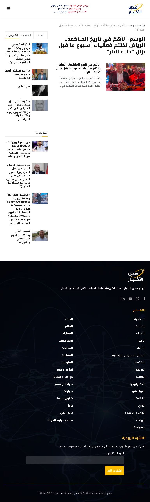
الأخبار (141, 340)
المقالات (67, 355)
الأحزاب (140, 333)
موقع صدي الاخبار (70, 493)
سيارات (68, 391)
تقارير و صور (65, 369)
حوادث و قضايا (63, 377)
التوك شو (138, 391)
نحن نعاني (23, 86)
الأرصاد (140, 348)
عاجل (70, 405)
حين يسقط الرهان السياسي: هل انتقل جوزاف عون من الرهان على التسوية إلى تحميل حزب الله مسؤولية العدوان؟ (18, 175)
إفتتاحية (139, 319)
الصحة (69, 319)
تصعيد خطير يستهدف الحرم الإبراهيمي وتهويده (20, 237)
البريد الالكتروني (115, 453)
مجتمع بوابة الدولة (60, 420)
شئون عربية (65, 398)
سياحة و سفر (64, 384)
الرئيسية (141, 25)
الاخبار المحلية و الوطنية (128, 355)
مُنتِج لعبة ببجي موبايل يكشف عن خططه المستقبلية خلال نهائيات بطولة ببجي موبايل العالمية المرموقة (18, 53)
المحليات (67, 348)
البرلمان (140, 369)
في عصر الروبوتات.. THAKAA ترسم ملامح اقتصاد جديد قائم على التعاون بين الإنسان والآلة (18, 149)
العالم (69, 326)
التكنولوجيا (137, 384)
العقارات (67, 333)
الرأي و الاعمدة (135, 413)
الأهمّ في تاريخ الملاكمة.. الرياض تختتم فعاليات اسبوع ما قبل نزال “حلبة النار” (78, 68)
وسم (131, 25)
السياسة (139, 427)
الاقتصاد (139, 362)
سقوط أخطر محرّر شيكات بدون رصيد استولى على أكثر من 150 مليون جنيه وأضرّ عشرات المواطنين (18, 110)
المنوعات (67, 362)
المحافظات (66, 340)
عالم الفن (66, 413)
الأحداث (140, 326)
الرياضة (140, 420)
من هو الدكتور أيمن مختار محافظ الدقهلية (17, 74)
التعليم (140, 377)
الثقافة (140, 398)
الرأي (141, 405)
